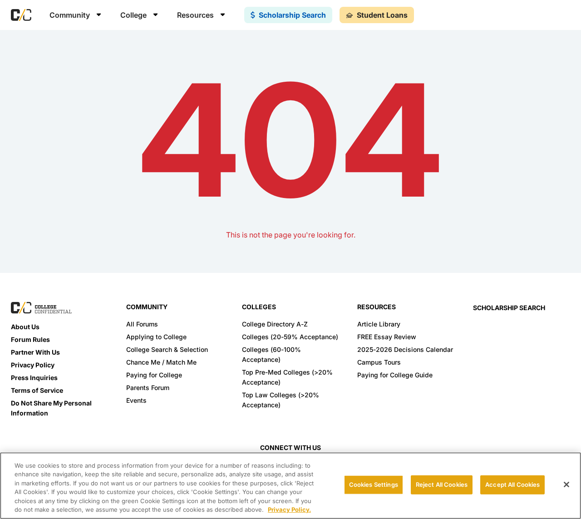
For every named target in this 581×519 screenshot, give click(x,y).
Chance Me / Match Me (161, 362)
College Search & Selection (167, 349)
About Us (25, 327)
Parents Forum (147, 387)
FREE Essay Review (386, 337)
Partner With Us (35, 352)
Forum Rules (30, 339)
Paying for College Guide (395, 375)
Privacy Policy (32, 365)
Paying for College (154, 375)
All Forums (142, 324)
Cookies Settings (373, 484)
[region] (290, 485)
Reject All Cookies (442, 484)
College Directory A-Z (275, 324)
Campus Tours (379, 362)
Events (136, 400)
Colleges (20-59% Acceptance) (290, 337)
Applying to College (156, 337)
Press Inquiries (34, 377)
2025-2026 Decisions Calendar (405, 349)
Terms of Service (37, 390)
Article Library (378, 324)
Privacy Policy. (289, 509)
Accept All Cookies (512, 484)
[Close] (566, 484)
